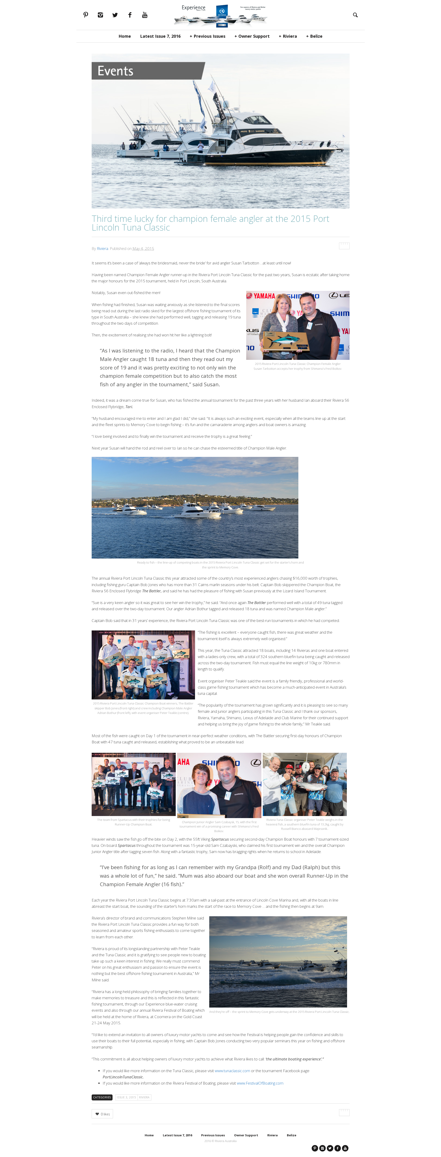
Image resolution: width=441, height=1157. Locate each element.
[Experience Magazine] (220, 15)
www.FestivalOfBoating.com (260, 1083)
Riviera (290, 36)
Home (125, 36)
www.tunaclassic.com (232, 1070)
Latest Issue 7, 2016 (160, 36)
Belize (316, 36)
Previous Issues (209, 36)
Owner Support (254, 36)
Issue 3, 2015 (126, 1097)
